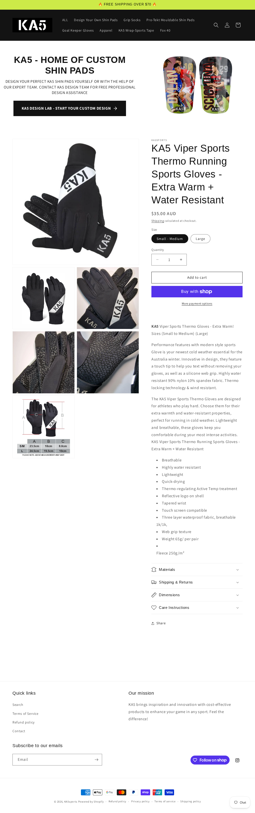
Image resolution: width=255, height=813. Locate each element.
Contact (18, 731)
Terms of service (164, 801)
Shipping (157, 221)
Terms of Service (25, 713)
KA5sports (70, 801)
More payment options (197, 303)
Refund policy (23, 722)
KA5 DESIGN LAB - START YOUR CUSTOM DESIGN (66, 108)
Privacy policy (140, 801)
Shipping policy (190, 801)
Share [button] (161, 623)
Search (17, 704)
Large (200, 238)
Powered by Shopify (91, 801)
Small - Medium (170, 238)
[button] (216, 25)
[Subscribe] (96, 760)
